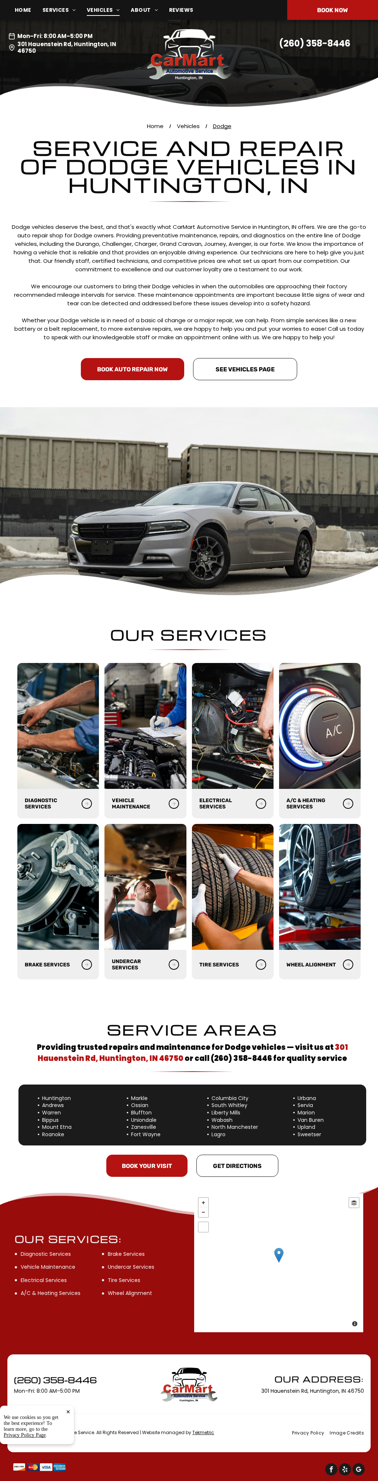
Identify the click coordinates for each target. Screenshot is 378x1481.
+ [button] (203, 1202)
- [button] (203, 1212)
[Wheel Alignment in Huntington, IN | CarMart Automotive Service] (320, 887)
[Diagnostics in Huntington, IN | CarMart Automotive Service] (58, 726)
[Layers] (354, 1202)
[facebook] (331, 1470)
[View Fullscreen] (203, 1227)
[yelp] (345, 1470)
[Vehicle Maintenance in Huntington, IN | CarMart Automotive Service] (145, 726)
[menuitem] (28, 10)
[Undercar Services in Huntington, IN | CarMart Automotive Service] (145, 887)
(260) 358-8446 (314, 43)
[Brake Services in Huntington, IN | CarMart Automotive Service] (58, 887)
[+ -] (278, 1262)
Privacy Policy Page (25, 1435)
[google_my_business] (359, 1470)
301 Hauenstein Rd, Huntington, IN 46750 (66, 47)
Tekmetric (203, 1432)
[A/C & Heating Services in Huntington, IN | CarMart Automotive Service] (320, 726)
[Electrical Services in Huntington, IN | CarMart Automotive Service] (233, 726)
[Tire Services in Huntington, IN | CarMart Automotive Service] (233, 887)
